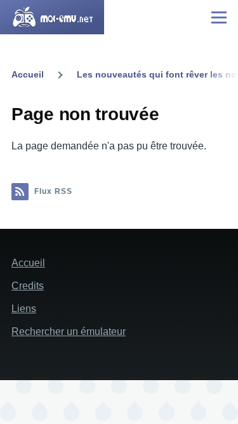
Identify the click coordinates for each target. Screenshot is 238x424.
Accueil (27, 74)
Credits (27, 285)
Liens (23, 308)
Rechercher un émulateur (68, 331)
